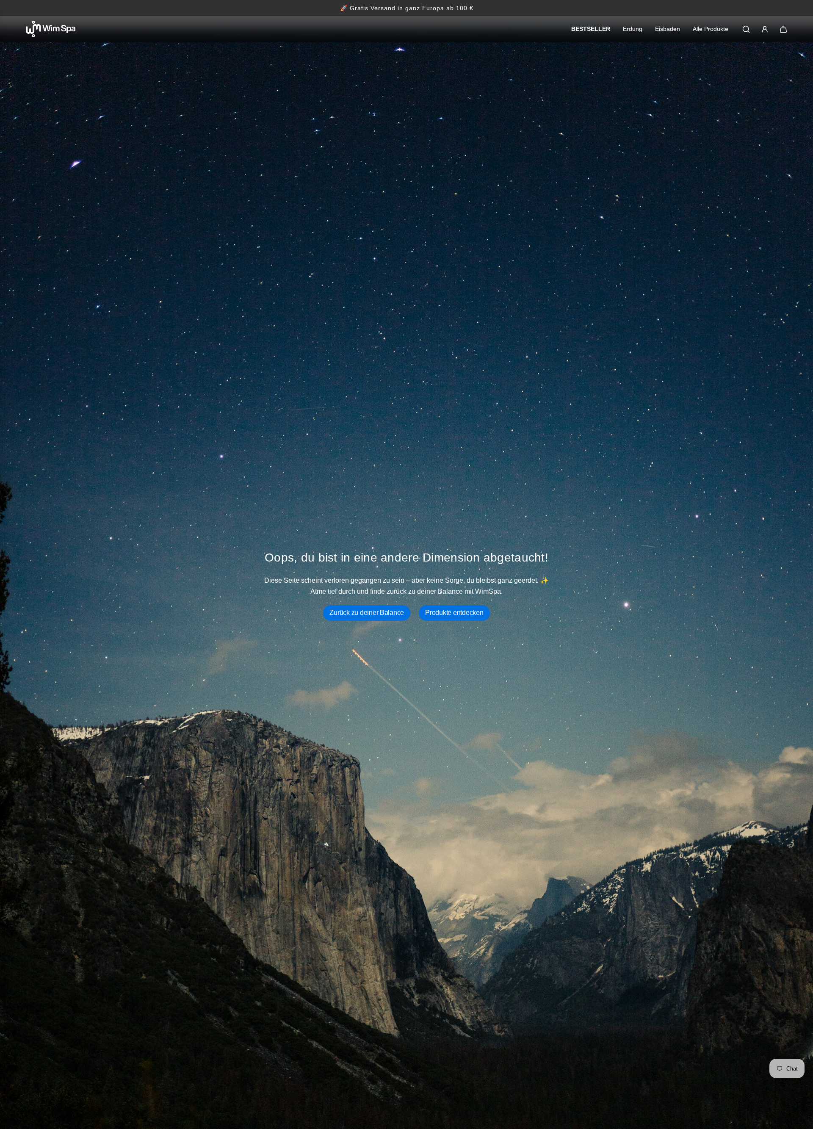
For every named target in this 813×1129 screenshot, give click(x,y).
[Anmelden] (764, 29)
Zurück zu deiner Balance (366, 612)
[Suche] (746, 29)
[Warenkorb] (783, 29)
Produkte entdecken (454, 612)
